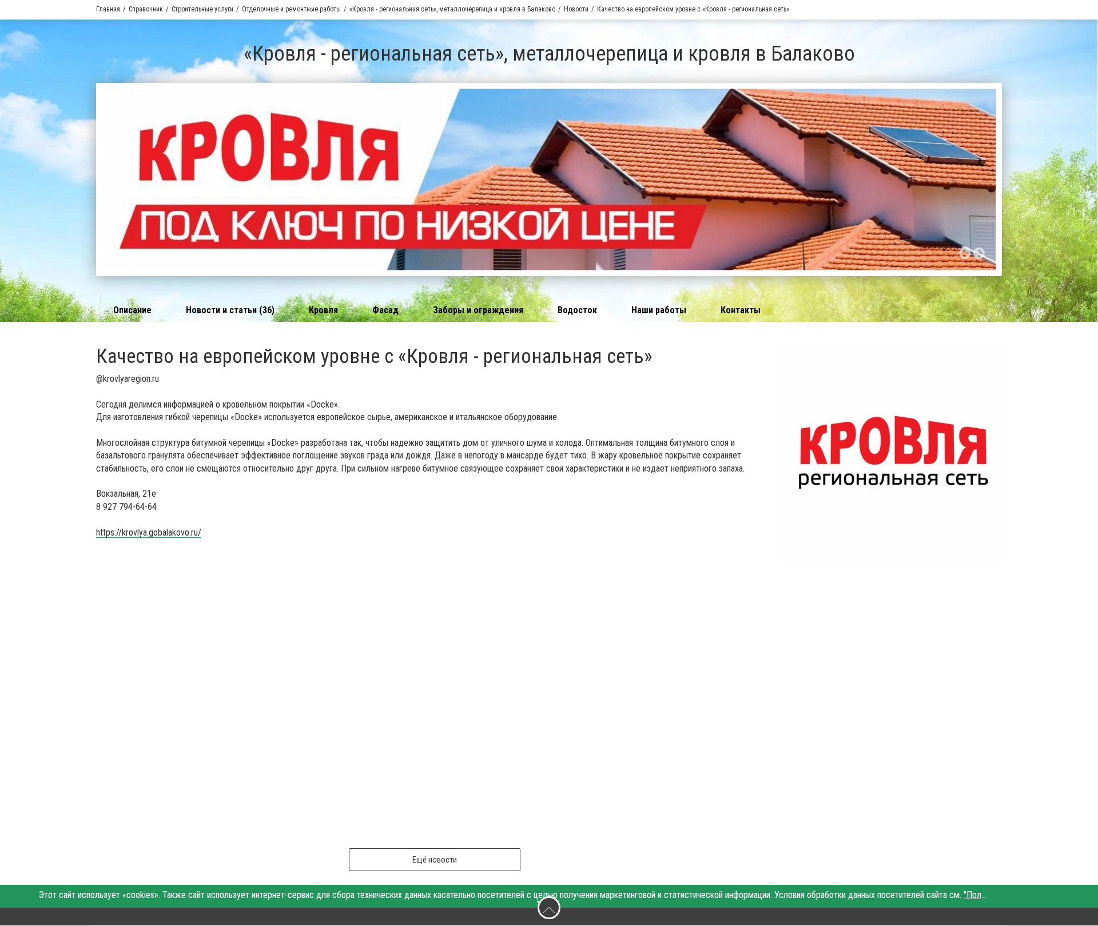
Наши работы (658, 310)
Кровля (323, 310)
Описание (132, 310)
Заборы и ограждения (478, 310)
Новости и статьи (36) (230, 310)
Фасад (385, 310)
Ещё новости (434, 859)
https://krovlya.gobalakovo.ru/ (148, 532)
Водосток (577, 310)
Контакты (741, 310)
